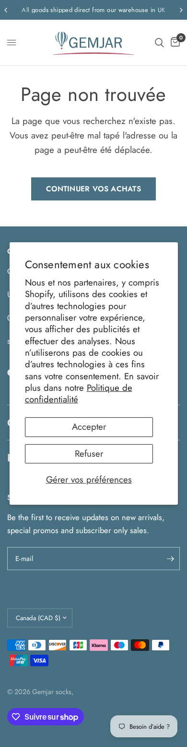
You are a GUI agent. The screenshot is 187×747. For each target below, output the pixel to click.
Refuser (89, 453)
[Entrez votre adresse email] (170, 558)
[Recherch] (159, 42)
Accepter (89, 427)
